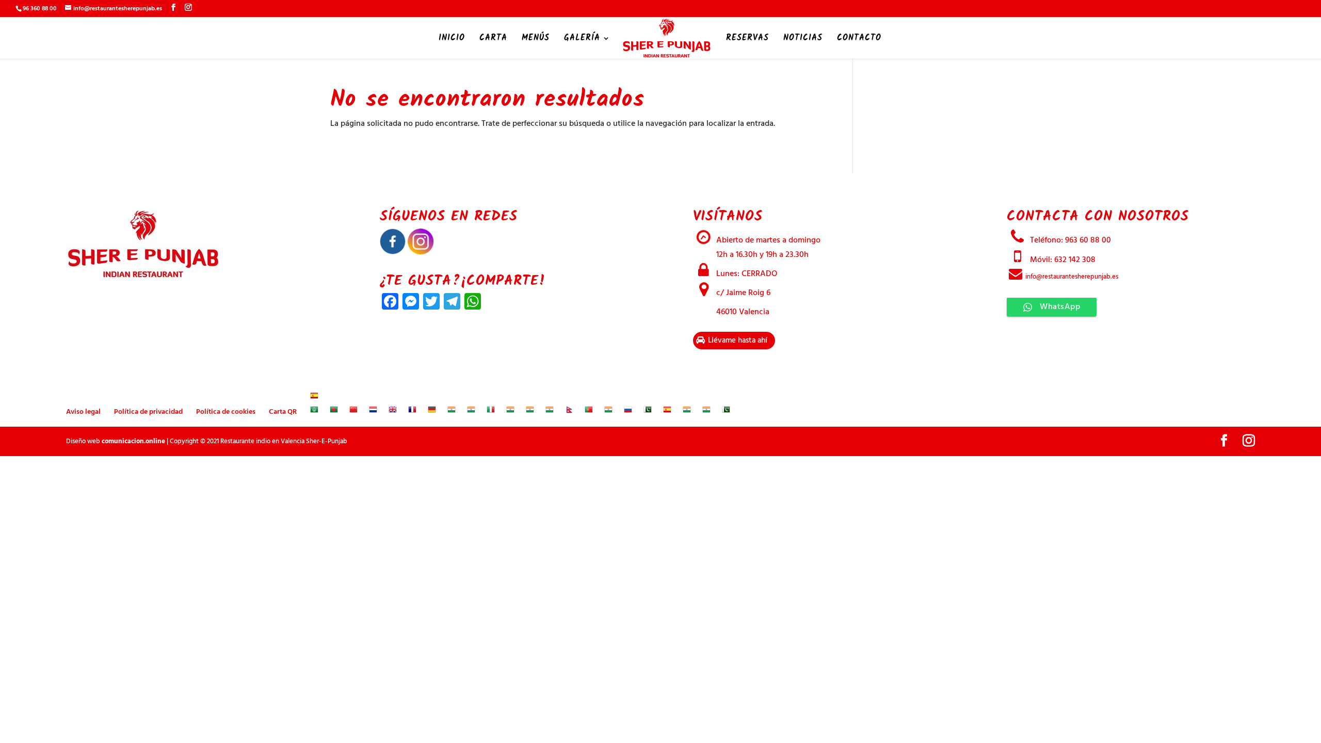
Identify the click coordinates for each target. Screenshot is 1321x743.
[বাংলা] (334, 412)
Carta (493, 39)
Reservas (747, 39)
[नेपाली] (569, 412)
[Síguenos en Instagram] (420, 252)
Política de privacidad (148, 412)
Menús (536, 39)
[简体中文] (353, 412)
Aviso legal (83, 412)
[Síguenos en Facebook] (393, 252)
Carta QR (283, 412)
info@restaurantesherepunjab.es (1071, 276)
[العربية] (314, 412)
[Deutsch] (432, 412)
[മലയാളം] (530, 412)
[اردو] (726, 412)
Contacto (859, 39)
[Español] (314, 398)
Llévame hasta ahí (736, 340)
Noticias (803, 39)
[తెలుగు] (706, 412)
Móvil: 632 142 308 (1062, 260)
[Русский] (628, 412)
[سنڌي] (647, 412)
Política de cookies (225, 412)
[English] (393, 412)
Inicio (452, 39)
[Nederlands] (373, 412)
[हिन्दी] (471, 412)
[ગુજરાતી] (451, 412)
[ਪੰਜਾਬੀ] (608, 412)
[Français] (412, 412)
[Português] (589, 412)
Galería (582, 39)
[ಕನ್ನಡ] (510, 412)
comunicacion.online (133, 441)
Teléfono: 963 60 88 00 (1069, 240)
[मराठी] (549, 412)
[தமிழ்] (687, 412)
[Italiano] (491, 412)
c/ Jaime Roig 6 (742, 293)
